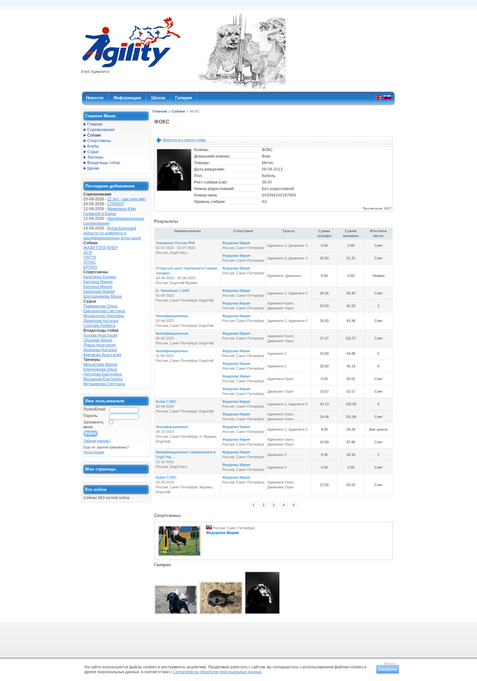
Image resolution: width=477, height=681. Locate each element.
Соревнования (101, 129)
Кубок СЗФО (166, 401)
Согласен (387, 669)
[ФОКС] (174, 192)
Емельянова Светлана (104, 311)
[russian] (387, 97)
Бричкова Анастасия (102, 354)
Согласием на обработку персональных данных (217, 672)
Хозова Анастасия (100, 335)
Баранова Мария (99, 291)
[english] (379, 97)
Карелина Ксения (99, 277)
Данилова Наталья (100, 320)
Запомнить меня (93, 424)
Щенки (93, 168)
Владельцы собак (103, 163)
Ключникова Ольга (100, 369)
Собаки (178, 111)
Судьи (93, 151)
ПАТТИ (89, 257)
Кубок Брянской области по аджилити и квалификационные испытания (112, 233)
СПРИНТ (115, 204)
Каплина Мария (98, 282)
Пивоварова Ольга (100, 306)
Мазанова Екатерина (103, 379)
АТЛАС (89, 262)
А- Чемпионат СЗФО (173, 291)
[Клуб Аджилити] (131, 67)
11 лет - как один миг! (126, 199)
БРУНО (90, 267)
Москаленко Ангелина (103, 316)
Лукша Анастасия (99, 345)
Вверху (390, 663)
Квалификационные (172, 316)
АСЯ (87, 252)
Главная (160, 111)
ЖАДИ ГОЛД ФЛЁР (100, 247)
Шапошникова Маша (102, 296)
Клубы (93, 146)
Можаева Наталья (100, 350)
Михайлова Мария (100, 364)
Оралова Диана (97, 340)
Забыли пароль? (97, 441)
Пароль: (90, 415)
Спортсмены (99, 140)
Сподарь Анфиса (99, 325)
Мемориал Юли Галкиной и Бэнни (109, 211)
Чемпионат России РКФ (175, 243)
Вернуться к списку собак (184, 140)
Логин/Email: (94, 409)
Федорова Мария (236, 243)
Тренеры (95, 157)
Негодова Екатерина (102, 374)
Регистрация (93, 452)
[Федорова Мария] (179, 557)
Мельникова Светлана (104, 384)
